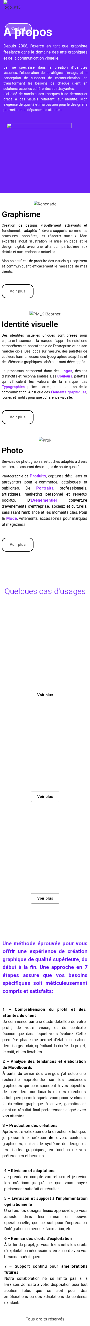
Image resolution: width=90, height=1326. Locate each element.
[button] (36, 15)
